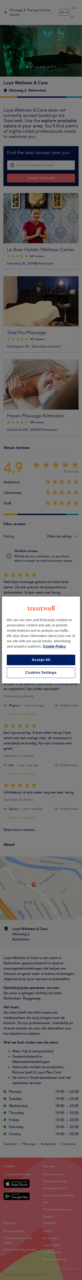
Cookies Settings (41, 672)
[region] (41, 640)
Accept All (41, 660)
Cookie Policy (54, 646)
